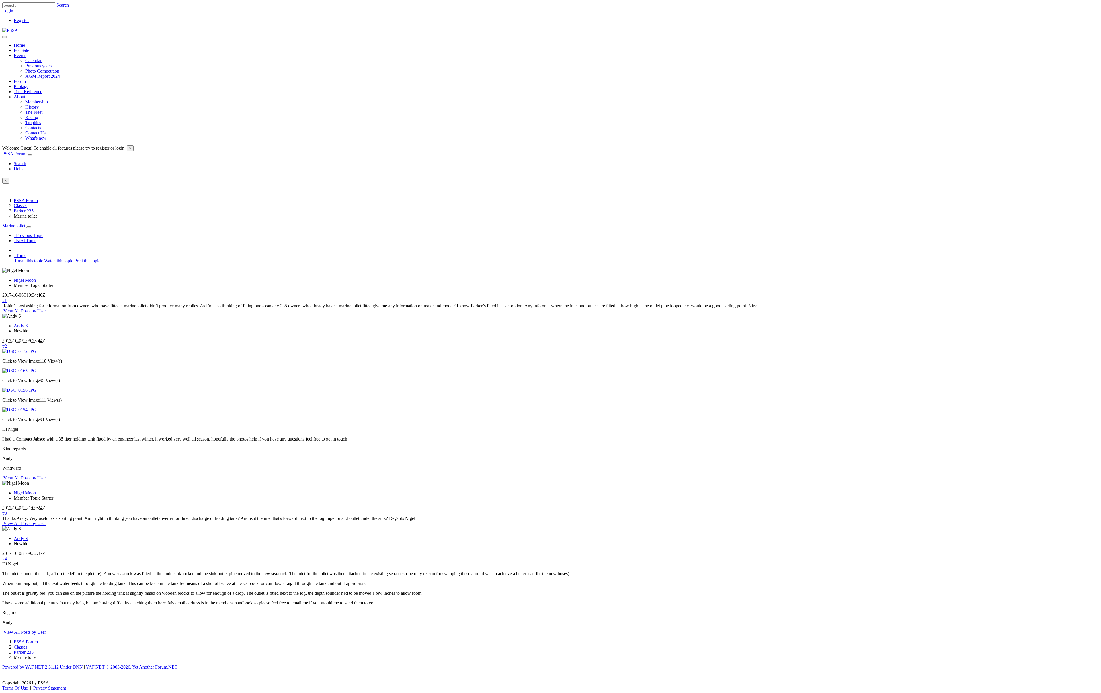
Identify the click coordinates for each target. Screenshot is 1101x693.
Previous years (38, 65)
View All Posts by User (24, 310)
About (19, 96)
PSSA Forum (15, 153)
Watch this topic (58, 260)
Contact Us (35, 132)
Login (7, 10)
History (32, 107)
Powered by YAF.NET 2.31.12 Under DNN (43, 667)
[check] (2, 190)
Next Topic (25, 240)
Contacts (33, 127)
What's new (35, 138)
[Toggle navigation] (4, 37)
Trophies (33, 122)
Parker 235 (24, 210)
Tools (20, 255)
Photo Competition (42, 70)
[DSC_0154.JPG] (19, 409)
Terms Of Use (15, 688)
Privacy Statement (49, 688)
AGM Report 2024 (42, 76)
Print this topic (86, 260)
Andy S (21, 325)
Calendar (33, 60)
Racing (31, 117)
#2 (4, 346)
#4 (4, 558)
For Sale (21, 50)
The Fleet (33, 112)
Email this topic (28, 260)
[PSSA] (10, 30)
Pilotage (21, 86)
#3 (4, 513)
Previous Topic (28, 235)
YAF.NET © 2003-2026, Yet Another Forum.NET (131, 667)
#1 (4, 300)
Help (18, 168)
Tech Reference (28, 91)
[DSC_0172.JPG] (19, 351)
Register (21, 20)
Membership (36, 101)
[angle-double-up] (2, 677)
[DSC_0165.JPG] (19, 370)
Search (62, 5)
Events (20, 55)
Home (19, 45)
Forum (20, 81)
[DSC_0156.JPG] (19, 390)
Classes (20, 205)
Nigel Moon (25, 280)
